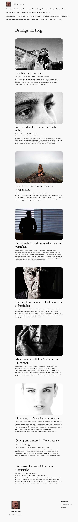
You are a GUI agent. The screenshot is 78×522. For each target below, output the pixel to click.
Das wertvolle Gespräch (43, 76)
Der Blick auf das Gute (28, 73)
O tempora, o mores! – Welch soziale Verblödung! (37, 442)
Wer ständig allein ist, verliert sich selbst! (35, 128)
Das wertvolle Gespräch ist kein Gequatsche (34, 468)
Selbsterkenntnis (38, 136)
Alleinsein (19, 136)
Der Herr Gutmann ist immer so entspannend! (34, 188)
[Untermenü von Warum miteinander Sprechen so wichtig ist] (49, 12)
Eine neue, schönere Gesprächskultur (37, 418)
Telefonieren (54, 366)
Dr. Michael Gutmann (31, 76)
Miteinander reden (19, 4)
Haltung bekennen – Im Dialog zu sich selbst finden (38, 304)
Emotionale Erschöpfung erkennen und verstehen (38, 245)
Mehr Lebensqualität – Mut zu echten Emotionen (37, 361)
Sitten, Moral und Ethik (55, 421)
